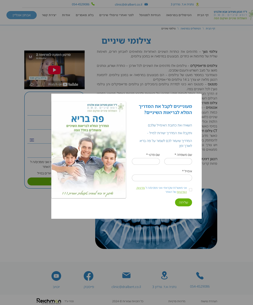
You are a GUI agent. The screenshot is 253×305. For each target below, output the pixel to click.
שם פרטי (153, 155)
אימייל (187, 171)
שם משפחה (183, 155)
